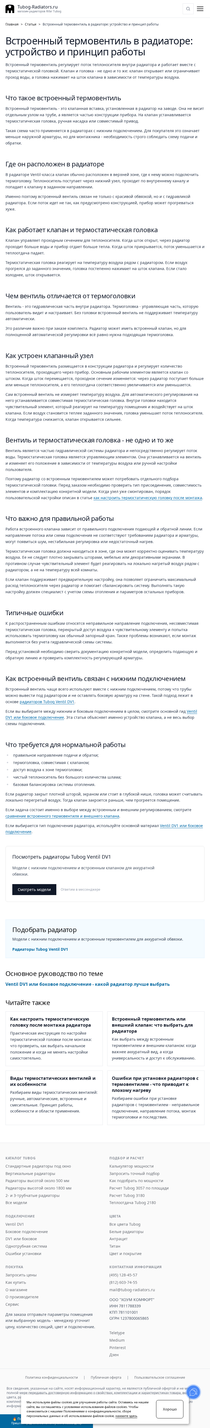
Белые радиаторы (126, 1231)
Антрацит (118, 1238)
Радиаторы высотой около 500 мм (37, 1180)
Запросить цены (21, 1275)
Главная (12, 24)
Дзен (114, 1354)
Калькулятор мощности (131, 1166)
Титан (114, 1246)
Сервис (12, 1304)
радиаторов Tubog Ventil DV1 (47, 701)
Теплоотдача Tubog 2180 (132, 1202)
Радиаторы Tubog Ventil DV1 (40, 949)
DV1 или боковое (21, 1238)
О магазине (16, 1289)
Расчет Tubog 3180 (127, 1195)
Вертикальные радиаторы (30, 1173)
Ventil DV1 (14, 1224)
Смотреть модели (34, 889)
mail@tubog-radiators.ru (132, 1289)
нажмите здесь (126, 1416)
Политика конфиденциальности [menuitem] (51, 1377)
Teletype (117, 1332)
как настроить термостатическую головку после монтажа (148, 497)
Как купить (15, 1282)
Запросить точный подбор (134, 1173)
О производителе (22, 1296)
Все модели (16, 1202)
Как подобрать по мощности (136, 1180)
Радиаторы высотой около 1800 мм (38, 1188)
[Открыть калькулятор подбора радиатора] (188, 8)
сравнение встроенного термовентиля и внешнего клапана (62, 816)
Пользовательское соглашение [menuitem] (159, 1377)
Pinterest (117, 1347)
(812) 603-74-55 (123, 1282)
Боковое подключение (26, 1231)
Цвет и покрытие (125, 1253)
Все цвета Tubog (125, 1224)
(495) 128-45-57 (123, 1275)
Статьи (30, 24)
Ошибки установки (23, 1253)
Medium (117, 1340)
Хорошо (170, 1409)
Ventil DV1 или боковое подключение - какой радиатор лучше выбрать (87, 984)
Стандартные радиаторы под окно (38, 1166)
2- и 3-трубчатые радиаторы (32, 1195)
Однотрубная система (26, 1246)
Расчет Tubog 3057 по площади (139, 1188)
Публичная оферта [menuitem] (106, 1377)
